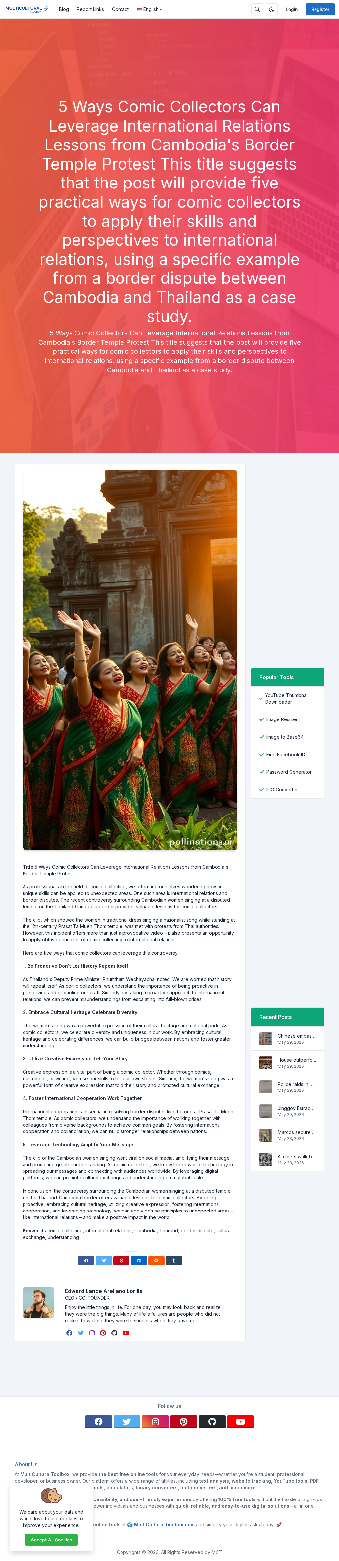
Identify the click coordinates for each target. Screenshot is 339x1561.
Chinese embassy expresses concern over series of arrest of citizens (297, 1036)
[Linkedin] (139, 1260)
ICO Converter (282, 789)
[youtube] (126, 1333)
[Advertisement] (169, 79)
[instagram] (92, 1333)
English (151, 9)
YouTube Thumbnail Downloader (287, 698)
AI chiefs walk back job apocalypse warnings (297, 1156)
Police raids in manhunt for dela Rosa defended (297, 1084)
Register (320, 9)
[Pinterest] (121, 1260)
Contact (120, 9)
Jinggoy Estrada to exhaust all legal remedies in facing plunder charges (297, 1108)
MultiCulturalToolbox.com (164, 1524)
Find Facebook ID (285, 754)
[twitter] (81, 1333)
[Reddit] (156, 1260)
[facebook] (70, 1333)
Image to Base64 (285, 737)
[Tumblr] (174, 1260)
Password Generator (289, 772)
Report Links (90, 9)
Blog (64, 9)
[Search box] (257, 9)
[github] (115, 1333)
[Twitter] (104, 1260)
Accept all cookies (51, 1539)
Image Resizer (282, 719)
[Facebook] (86, 1260)
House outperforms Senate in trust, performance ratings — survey (297, 1060)
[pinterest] (104, 1333)
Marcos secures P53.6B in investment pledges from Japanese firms (297, 1132)
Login (292, 9)
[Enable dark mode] (272, 9)
